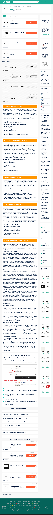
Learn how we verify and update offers (45, 34)
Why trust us (47, 507)
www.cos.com (44, 263)
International (47, 504)
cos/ (43, 262)
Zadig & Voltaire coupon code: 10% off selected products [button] (16, 446)
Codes (9, 16)
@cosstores (44, 259)
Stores (42, 1)
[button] (6, 8)
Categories (47, 1)
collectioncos (44, 260)
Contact (46, 508)
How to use (25, 16)
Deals (14, 16)
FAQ (30, 16)
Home (3, 494)
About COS (19, 16)
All (4, 16)
